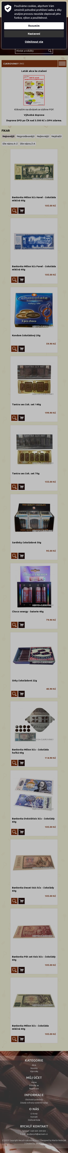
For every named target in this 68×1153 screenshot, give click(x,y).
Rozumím (34, 25)
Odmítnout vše (34, 41)
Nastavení (34, 33)
